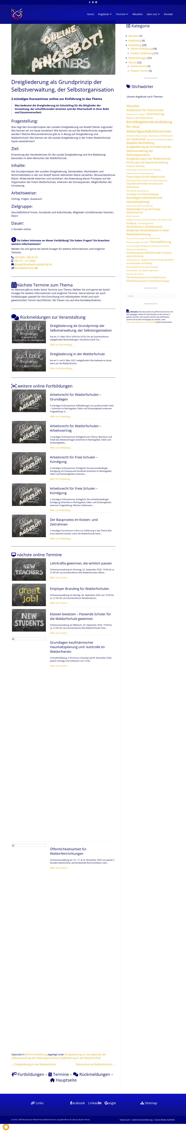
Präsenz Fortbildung (141, 53)
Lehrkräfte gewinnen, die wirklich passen (81, 563)
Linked (93, 1103)
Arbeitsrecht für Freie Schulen (145, 110)
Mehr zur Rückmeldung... (61, 344)
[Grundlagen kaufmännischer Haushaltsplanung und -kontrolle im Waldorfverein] (29, 738)
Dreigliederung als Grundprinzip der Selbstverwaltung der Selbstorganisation (148, 151)
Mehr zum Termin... (59, 577)
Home (90, 14)
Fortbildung (135, 45)
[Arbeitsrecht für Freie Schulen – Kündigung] (29, 463)
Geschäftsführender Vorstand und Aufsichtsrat (144, 185)
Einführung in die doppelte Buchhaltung (147, 162)
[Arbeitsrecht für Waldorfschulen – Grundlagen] (29, 400)
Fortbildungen (30, 1074)
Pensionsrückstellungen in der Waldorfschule (143, 238)
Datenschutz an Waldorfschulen (161, 136)
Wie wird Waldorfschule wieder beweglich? (142, 267)
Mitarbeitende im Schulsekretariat (144, 226)
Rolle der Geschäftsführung (136, 249)
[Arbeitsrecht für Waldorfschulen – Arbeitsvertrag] (29, 431)
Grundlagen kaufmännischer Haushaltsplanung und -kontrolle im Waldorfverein (77, 647)
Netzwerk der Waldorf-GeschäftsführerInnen (39, 1119)
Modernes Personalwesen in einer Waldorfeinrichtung (147, 232)
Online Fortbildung (36, 1054)
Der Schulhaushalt (135, 139)
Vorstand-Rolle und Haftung (139, 263)
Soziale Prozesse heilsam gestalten (157, 259)
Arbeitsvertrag (155, 114)
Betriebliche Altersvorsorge (136, 136)
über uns (152, 14)
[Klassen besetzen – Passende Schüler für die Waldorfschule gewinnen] (29, 620)
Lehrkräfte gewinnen (145, 223)
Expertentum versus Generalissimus (140, 173)
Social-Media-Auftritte (165, 1119)
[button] (6, 1127)
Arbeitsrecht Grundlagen (135, 114)
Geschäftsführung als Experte (137, 191)
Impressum (125, 1119)
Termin (132, 62)
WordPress (65, 1119)
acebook (78, 1103)
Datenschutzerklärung (142, 1119)
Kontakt (168, 14)
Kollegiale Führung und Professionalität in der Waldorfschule (149, 220)
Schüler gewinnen (133, 260)
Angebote (103, 14)
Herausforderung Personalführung (139, 206)
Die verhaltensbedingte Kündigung (160, 139)
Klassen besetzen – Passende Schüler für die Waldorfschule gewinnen (80, 616)
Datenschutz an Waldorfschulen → (95, 1064)
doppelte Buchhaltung (140, 143)
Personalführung (160, 242)
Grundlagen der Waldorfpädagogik (142, 194)
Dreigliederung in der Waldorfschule (77, 354)
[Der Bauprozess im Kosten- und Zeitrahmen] (29, 525)
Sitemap (150, 1103)
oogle (112, 1103)
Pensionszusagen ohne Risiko (137, 242)
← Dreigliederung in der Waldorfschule (33, 1064)
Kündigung (131, 223)
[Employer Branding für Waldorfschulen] (29, 594)
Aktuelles (137, 14)
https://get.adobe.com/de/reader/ (140, 322)
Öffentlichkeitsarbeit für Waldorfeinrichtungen (68, 851)
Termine (120, 14)
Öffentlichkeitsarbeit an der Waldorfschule (146, 277)
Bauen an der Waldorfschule (139, 117)
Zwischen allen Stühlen (135, 274)
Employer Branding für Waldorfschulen (79, 588)
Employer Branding (135, 166)
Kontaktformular (25, 268)
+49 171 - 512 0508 (24, 260)
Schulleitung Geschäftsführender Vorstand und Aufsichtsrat (148, 254)
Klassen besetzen (133, 216)
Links (39, 1103)
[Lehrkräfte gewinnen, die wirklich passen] (29, 569)
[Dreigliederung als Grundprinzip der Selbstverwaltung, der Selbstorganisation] (29, 331)
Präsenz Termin (139, 70)
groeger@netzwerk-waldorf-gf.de (33, 264)
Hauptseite (66, 1080)
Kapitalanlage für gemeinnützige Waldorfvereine (143, 210)
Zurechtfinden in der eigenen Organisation (142, 270)
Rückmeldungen (94, 1074)
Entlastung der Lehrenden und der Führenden (143, 170)
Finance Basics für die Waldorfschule (145, 176)
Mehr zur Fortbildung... (60, 416)
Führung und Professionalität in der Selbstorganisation (146, 180)
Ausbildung (134, 40)
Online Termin (138, 66)
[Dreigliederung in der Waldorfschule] (29, 360)
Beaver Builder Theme (81, 1119)
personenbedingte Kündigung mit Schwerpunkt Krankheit (147, 246)
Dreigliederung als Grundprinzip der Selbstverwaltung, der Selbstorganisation (81, 327)
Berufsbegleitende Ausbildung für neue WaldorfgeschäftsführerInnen (149, 127)
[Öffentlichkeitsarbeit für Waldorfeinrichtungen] (29, 945)
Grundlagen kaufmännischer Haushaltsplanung (144, 200)
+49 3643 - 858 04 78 (26, 257)
